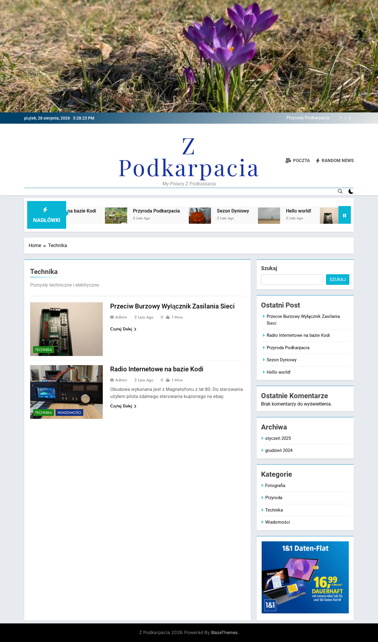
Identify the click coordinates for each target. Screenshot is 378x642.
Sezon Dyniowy (314, 118)
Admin (121, 317)
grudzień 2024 (278, 450)
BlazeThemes (224, 632)
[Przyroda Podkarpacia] (95, 219)
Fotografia (275, 485)
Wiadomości (69, 412)
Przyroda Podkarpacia (136, 211)
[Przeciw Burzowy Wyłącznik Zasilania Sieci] (310, 219)
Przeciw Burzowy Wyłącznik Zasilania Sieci (172, 306)
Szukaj (269, 268)
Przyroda (273, 497)
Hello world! (278, 211)
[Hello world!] (248, 219)
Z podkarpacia (189, 156)
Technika (43, 349)
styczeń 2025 (278, 438)
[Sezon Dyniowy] (179, 219)
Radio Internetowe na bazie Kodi (156, 369)
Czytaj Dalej (121, 329)
